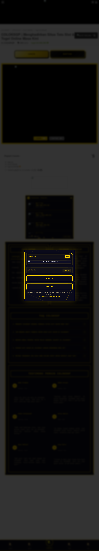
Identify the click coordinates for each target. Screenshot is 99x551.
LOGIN (49, 278)
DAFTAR (49, 286)
